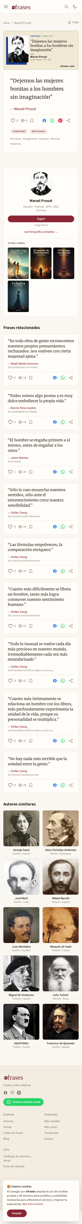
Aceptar (17, 1213)
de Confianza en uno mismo (23, 367)
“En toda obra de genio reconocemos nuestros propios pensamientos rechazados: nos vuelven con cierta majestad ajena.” (41, 348)
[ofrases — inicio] (22, 7)
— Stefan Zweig (17, 513)
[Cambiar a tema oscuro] (75, 6)
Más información (32, 1204)
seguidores (41, 225)
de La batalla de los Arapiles (22, 412)
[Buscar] (66, 6)
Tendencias (51, 1133)
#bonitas (55, 139)
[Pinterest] (19, 1093)
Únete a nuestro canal (26, 1102)
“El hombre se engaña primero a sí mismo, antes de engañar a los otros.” (39, 445)
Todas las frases (13, 1133)
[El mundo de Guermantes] (41, 263)
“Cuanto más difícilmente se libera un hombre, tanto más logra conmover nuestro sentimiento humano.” (39, 597)
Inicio (6, 23)
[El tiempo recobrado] (63, 263)
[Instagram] (12, 1093)
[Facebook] (5, 1093)
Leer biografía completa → (41, 232)
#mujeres (44, 139)
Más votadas (52, 1121)
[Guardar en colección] (32, 120)
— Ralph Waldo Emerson (23, 364)
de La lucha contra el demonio (24, 516)
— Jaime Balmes (18, 458)
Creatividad (19, 131)
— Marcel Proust (23, 109)
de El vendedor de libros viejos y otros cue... (31, 670)
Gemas (48, 1139)
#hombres (15, 139)
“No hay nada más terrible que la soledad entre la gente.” (37, 761)
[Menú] (6, 7)
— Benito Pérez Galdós (22, 408)
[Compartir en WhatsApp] (52, 120)
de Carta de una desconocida (23, 775)
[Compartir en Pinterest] (60, 120)
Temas (7, 1127)
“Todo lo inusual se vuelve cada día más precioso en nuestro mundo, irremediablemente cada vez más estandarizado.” (39, 651)
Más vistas (50, 1127)
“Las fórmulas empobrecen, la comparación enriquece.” (35, 547)
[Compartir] (68, 120)
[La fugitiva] (18, 296)
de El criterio (14, 461)
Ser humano (38, 131)
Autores (8, 1121)
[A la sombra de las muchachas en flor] (18, 263)
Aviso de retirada (13, 1166)
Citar (76, 22)
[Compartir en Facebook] (44, 120)
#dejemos (15, 144)
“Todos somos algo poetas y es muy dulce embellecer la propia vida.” (40, 398)
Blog (6, 1139)
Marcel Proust (22, 23)
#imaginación (30, 139)
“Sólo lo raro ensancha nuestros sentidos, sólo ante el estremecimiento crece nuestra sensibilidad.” (37, 497)
